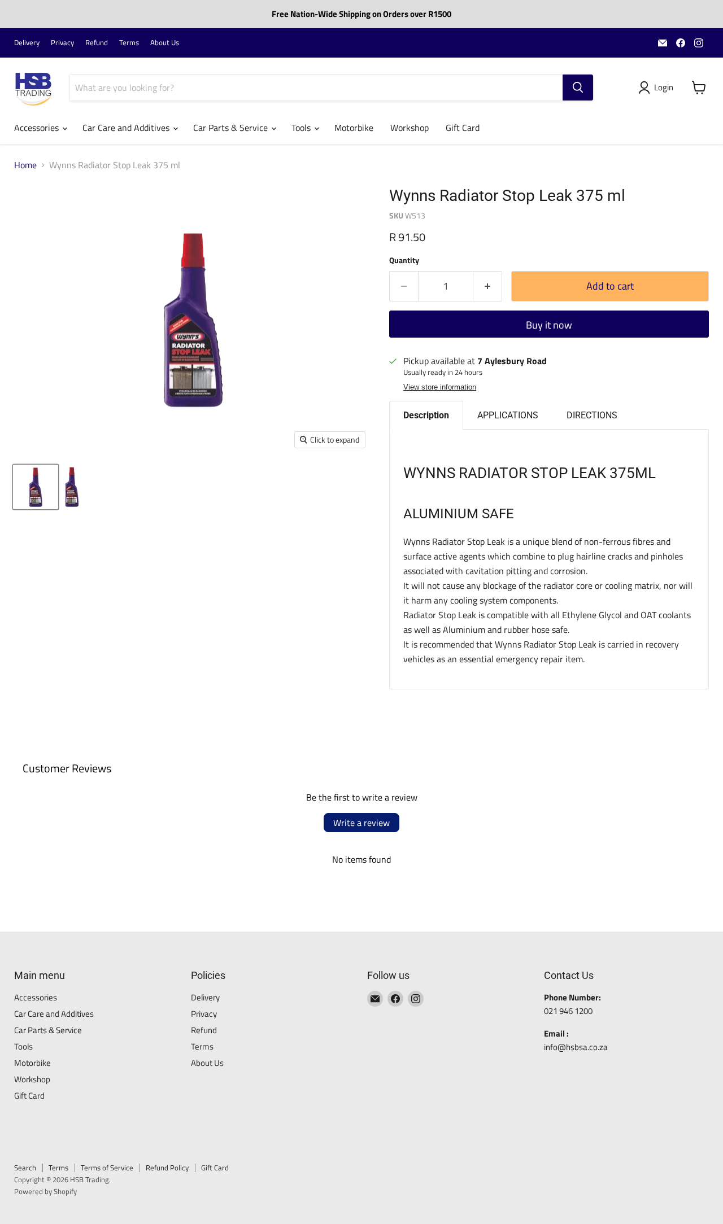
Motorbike (353, 127)
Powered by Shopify (45, 1191)
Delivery (27, 42)
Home (25, 165)
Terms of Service (107, 1167)
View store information (439, 387)
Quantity (404, 260)
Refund (96, 42)
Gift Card (463, 127)
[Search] (578, 87)
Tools (302, 127)
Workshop (409, 127)
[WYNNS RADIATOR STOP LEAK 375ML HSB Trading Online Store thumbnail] (35, 487)
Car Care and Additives (127, 127)
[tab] (426, 415)
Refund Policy (167, 1167)
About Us (164, 42)
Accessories (37, 127)
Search (25, 1167)
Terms (129, 42)
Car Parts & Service (231, 127)
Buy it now (549, 325)
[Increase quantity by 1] (487, 286)
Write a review (361, 822)
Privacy (62, 42)
